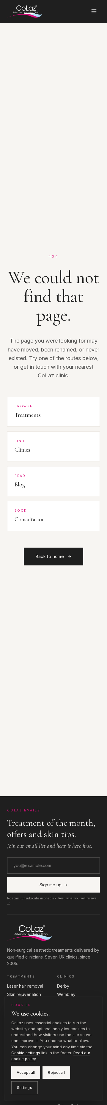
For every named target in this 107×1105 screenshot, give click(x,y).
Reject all (56, 1072)
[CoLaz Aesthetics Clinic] (53, 932)
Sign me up (54, 884)
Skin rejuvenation (24, 994)
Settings (24, 1087)
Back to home (54, 556)
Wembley (66, 994)
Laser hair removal (25, 986)
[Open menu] (94, 11)
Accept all (26, 1072)
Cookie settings (25, 1052)
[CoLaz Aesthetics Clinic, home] (25, 11)
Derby (63, 986)
